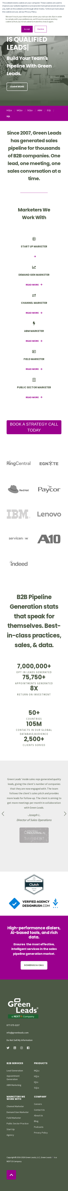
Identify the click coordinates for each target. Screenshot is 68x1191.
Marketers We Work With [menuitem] (16, 1098)
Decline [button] (40, 29)
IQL (8, 116)
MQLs (19, 110)
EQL (49, 110)
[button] (3, 814)
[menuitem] (15, 1070)
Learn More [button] (17, 86)
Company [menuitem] (40, 1097)
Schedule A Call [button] (34, 965)
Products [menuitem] (40, 1063)
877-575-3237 (13, 1025)
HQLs (9, 110)
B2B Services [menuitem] (15, 1063)
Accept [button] (27, 29)
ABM (39, 110)
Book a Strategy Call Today (34, 427)
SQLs (30, 110)
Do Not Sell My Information (20, 1040)
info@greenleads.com (18, 1032)
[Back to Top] (11, 1175)
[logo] (23, 1008)
